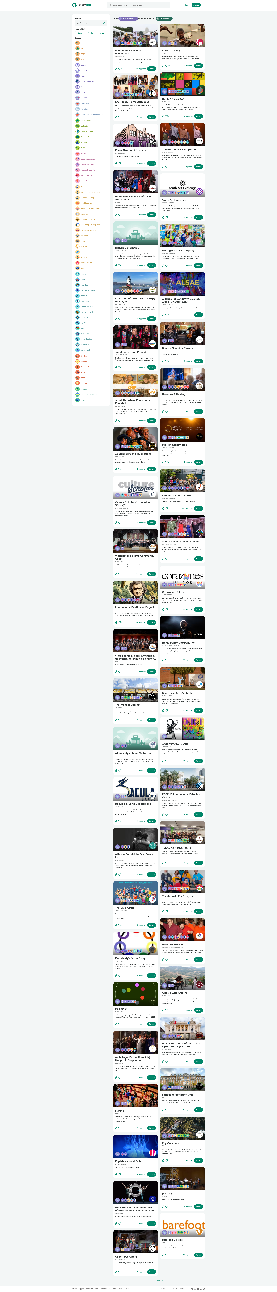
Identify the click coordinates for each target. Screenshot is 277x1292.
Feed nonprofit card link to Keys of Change (177, 43)
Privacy (127, 1289)
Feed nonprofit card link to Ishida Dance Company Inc (181, 636)
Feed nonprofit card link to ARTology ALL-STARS (179, 737)
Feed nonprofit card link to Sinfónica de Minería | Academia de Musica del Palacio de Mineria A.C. (132, 648)
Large (102, 33)
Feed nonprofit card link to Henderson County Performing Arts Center (131, 190)
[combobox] (91, 23)
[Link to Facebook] (192, 1289)
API (96, 1289)
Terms (121, 1289)
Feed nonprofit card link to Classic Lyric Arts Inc (179, 986)
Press (115, 1289)
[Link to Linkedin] (198, 1289)
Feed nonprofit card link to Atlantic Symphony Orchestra (131, 746)
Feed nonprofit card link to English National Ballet (133, 1152)
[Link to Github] (204, 1289)
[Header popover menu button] (203, 5)
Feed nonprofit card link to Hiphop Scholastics (132, 241)
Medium (91, 33)
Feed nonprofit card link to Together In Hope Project (134, 344)
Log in (187, 6)
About (74, 1289)
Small (80, 33)
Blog (109, 1289)
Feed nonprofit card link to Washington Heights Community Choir (132, 549)
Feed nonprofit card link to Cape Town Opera (131, 1249)
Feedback (103, 1289)
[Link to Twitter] (201, 1289)
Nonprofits (89, 1289)
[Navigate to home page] (81, 6)
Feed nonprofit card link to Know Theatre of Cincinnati (135, 141)
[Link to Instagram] (195, 1289)
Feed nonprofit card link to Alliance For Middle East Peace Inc (134, 849)
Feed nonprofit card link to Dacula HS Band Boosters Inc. (134, 797)
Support (81, 1289)
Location (78, 18)
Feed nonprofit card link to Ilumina (127, 1104)
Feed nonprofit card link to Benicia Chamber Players (181, 339)
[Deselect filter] (136, 18)
